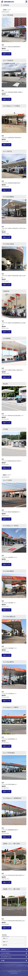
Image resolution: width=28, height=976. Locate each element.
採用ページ (5, 53)
